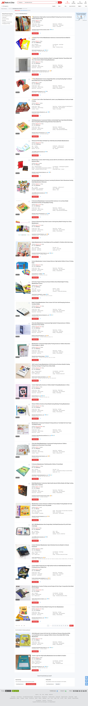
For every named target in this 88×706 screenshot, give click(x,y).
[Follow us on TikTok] (76, 690)
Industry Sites (58, 696)
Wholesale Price (44, 696)
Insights (75, 696)
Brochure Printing (5, 18)
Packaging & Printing (6, 23)
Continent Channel (51, 696)
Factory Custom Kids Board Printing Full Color (48, 606)
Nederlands (44, 698)
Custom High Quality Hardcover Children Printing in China (50, 385)
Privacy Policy (49, 700)
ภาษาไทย (61, 698)
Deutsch (40, 698)
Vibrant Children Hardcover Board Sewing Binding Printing (51, 404)
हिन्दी (58, 698)
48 (24, 625)
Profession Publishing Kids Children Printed (47, 464)
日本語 (55, 698)
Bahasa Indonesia (75, 698)
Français (26, 698)
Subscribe (58, 684)
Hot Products (13, 696)
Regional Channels (64, 696)
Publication (4, 17)
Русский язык (31, 698)
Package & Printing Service (7, 22)
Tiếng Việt (69, 698)
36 (21, 625)
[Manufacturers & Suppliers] (7, 2)
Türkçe (65, 698)
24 (19, 625)
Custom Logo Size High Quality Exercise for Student (49, 655)
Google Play (15, 690)
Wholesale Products (37, 696)
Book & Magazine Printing (7, 15)
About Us (36, 694)
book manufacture (23, 10)
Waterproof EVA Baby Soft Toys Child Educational (50, 140)
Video (18, 30)
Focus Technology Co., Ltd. (44, 701)
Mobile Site (51, 694)
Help (65, 6)
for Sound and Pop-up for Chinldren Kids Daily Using (52, 242)
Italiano (36, 698)
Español (18, 698)
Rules (86, 6)
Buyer (59, 6)
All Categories (5, 6)
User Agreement (38, 700)
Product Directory (4, 8)
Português (22, 698)
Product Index (71, 696)
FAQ (40, 694)
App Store (8, 690)
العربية (49, 698)
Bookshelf (4, 20)
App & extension (72, 6)
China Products (19, 696)
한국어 (52, 698)
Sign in (85, 3)
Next (71, 625)
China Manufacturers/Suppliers (28, 696)
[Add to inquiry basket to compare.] (40, 33)
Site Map (46, 694)
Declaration (44, 700)
